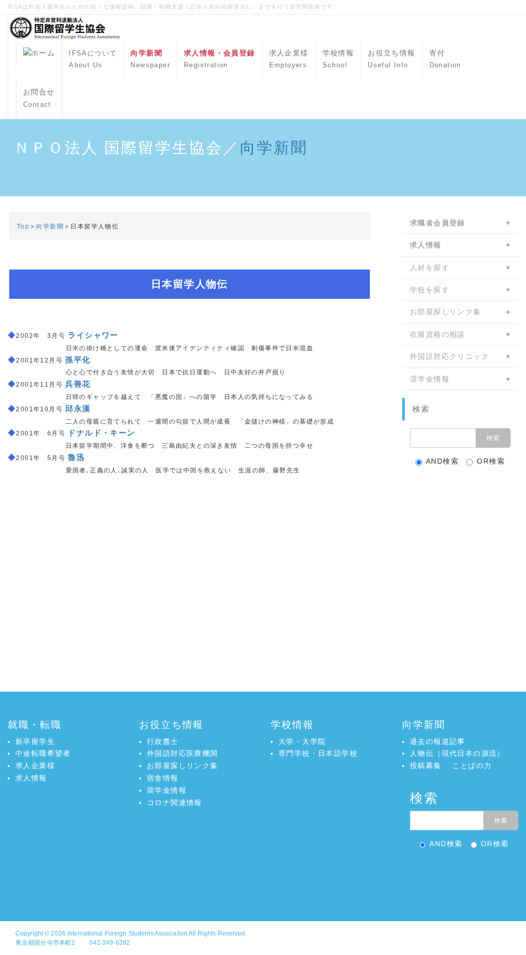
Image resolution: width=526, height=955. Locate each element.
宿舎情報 (163, 778)
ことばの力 (472, 765)
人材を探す (429, 267)
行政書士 (163, 741)
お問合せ (39, 98)
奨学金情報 (429, 379)
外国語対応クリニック (449, 356)
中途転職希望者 (43, 753)
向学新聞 (274, 147)
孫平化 (77, 359)
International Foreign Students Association (127, 933)
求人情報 (31, 778)
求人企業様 (289, 59)
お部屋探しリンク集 (445, 312)
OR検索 (491, 461)
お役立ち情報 (391, 59)
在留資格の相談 (437, 334)
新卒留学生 (35, 741)
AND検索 (442, 461)
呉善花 (77, 383)
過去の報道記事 (437, 741)
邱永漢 (77, 408)
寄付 (445, 59)
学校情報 (338, 59)
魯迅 (76, 457)
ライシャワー (93, 335)
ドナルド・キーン (101, 432)
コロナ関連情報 (174, 802)
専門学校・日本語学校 (318, 753)
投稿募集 (426, 765)
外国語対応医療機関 (182, 753)
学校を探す (429, 289)
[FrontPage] (39, 54)
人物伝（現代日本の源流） (457, 753)
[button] (263, 876)
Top (23, 226)
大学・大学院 (302, 741)
